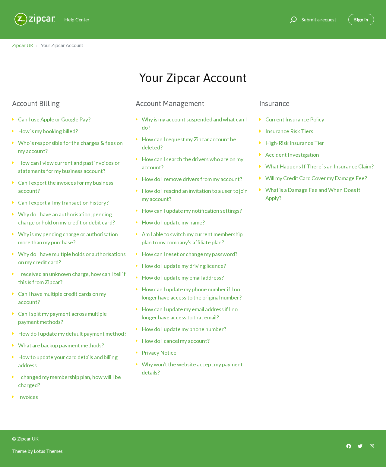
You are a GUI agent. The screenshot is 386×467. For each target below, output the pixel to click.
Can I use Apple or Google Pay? (54, 119)
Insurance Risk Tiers (289, 131)
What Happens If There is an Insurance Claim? (319, 166)
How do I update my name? (173, 222)
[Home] (35, 20)
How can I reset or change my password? (189, 254)
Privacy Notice (159, 352)
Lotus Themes (48, 451)
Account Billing (36, 103)
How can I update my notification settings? (192, 210)
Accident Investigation (292, 154)
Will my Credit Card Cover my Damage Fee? (316, 178)
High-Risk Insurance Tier (294, 142)
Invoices (28, 396)
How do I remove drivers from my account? (192, 179)
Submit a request (319, 19)
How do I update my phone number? (184, 329)
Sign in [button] (361, 19)
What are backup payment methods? (61, 345)
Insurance (274, 103)
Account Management (170, 103)
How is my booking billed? (48, 131)
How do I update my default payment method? (72, 333)
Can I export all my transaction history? (63, 202)
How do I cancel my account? (176, 340)
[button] (292, 19)
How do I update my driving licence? (184, 265)
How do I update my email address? (183, 277)
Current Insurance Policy (294, 119)
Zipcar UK (22, 45)
